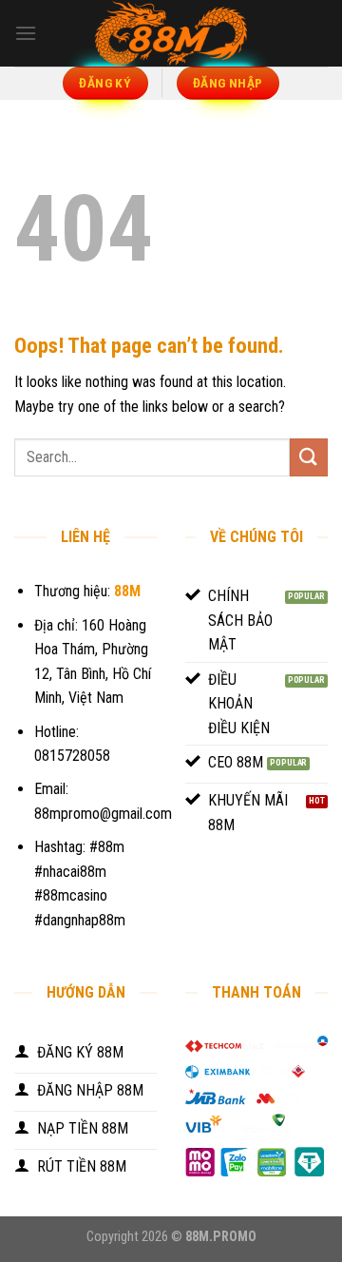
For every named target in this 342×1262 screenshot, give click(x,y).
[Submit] (309, 457)
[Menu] (25, 33)
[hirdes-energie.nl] (171, 33)
